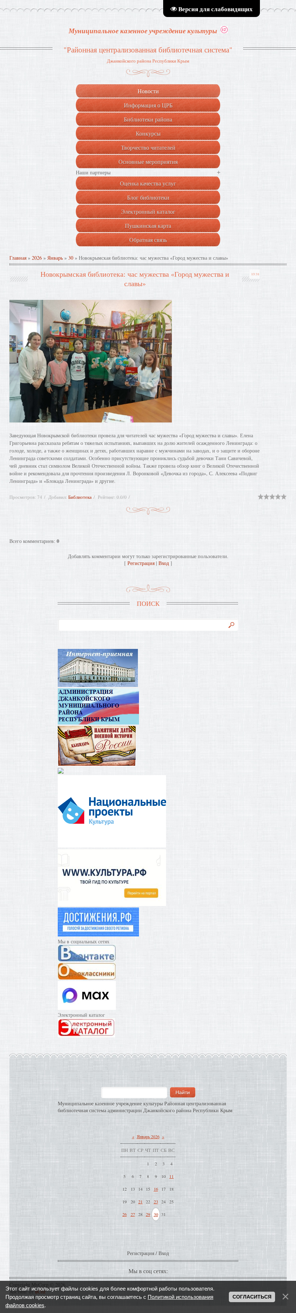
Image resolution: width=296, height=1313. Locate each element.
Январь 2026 (148, 1136)
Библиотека (80, 497)
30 (70, 257)
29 (148, 1214)
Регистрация (140, 563)
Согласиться (251, 1297)
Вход (163, 563)
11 (171, 1176)
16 (156, 1189)
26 (124, 1214)
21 (140, 1201)
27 (133, 1214)
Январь (55, 257)
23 (156, 1201)
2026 (37, 257)
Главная (17, 257)
